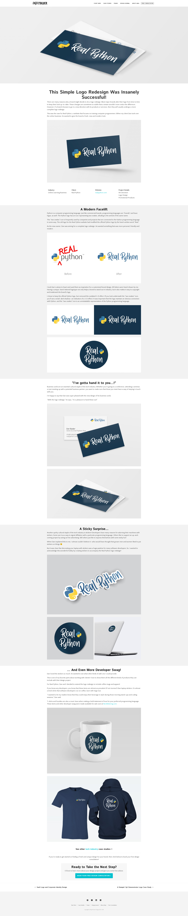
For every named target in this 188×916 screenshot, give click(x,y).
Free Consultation (147, 3)
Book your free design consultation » (94, 876)
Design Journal (125, 3)
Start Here (97, 3)
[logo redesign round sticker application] (118, 638)
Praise (116, 3)
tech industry (91, 849)
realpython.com (101, 193)
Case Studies (107, 3)
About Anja (135, 3)
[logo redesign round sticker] (70, 638)
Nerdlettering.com (110, 704)
